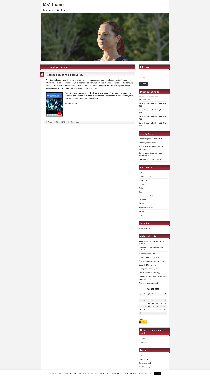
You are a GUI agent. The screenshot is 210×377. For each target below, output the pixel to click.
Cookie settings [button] (145, 373)
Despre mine (143, 342)
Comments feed (145, 363)
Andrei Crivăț (143, 180)
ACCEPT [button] (157, 373)
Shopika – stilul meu (146, 208)
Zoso (141, 215)
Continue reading (71, 103)
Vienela (141, 211)
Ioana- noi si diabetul (146, 196)
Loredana (142, 200)
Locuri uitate (157, 139)
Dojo (140, 192)
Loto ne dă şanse (155, 160)
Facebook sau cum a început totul (65, 74)
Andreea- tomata (145, 177)
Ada (140, 173)
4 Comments (74, 122)
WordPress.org (144, 367)
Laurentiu (142, 160)
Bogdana (142, 184)
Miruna (141, 204)
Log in (141, 355)
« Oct (141, 319)
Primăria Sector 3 (145, 228)
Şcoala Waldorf (150, 143)
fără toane (53, 4)
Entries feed (143, 359)
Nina (64, 122)
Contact (142, 338)
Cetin (141, 188)
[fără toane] (105, 37)
